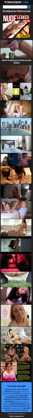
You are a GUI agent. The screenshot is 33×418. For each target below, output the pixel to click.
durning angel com (17, 403)
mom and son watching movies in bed (14, 406)
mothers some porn (18, 401)
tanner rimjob (10, 389)
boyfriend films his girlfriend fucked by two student (16, 398)
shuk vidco (23, 395)
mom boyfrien (25, 393)
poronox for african (20, 410)
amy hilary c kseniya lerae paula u (18, 405)
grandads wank (14, 395)
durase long (16, 391)
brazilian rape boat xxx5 (17, 408)
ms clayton (16, 393)
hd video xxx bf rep (25, 391)
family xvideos (7, 393)
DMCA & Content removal (16, 416)
